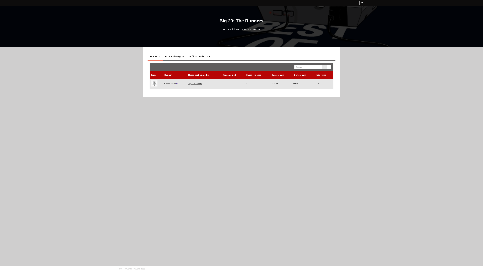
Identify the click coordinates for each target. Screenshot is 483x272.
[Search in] (329, 67)
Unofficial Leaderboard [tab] (199, 56)
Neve (120, 269)
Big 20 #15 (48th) (195, 84)
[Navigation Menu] (362, 3)
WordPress (140, 269)
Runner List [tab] (155, 56)
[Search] (324, 67)
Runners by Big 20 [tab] (174, 56)
